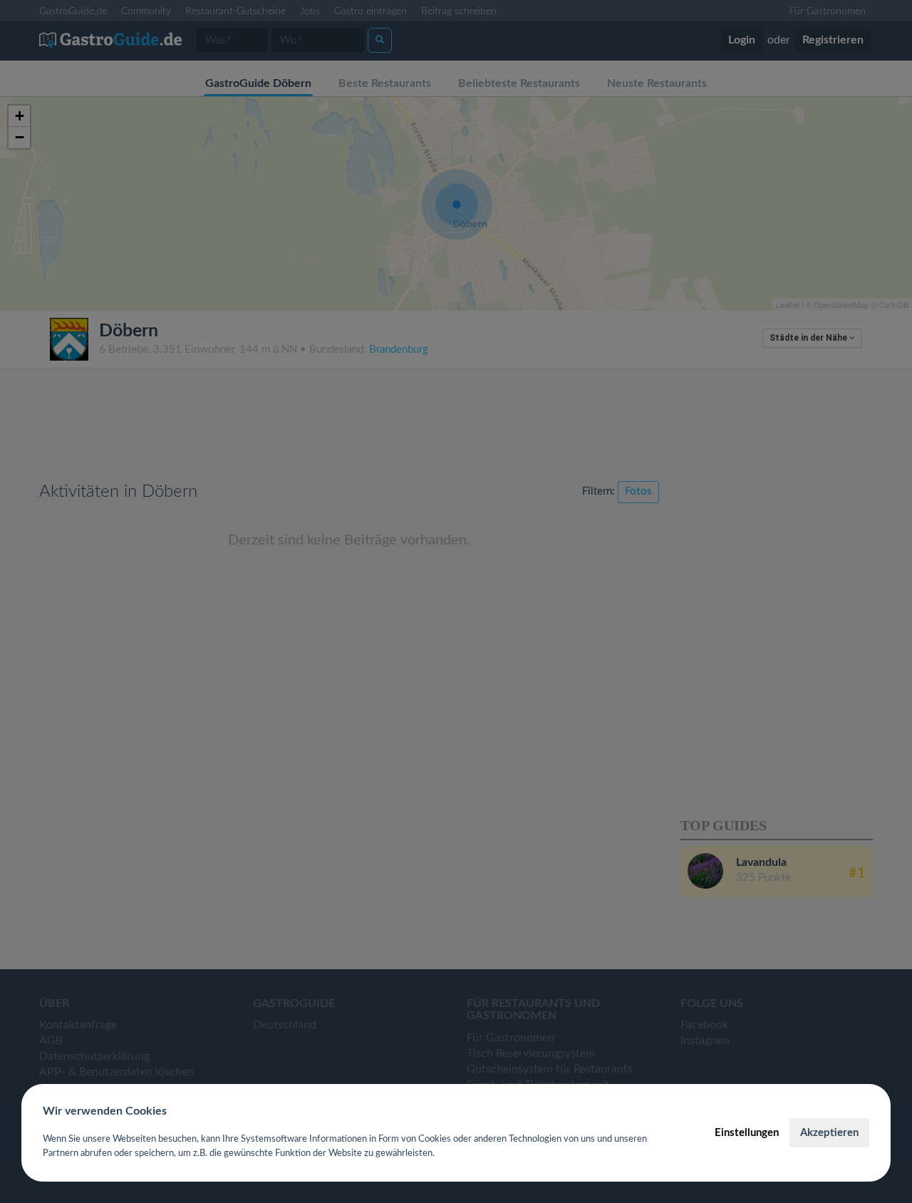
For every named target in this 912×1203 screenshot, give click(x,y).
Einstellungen (747, 1132)
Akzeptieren (829, 1132)
